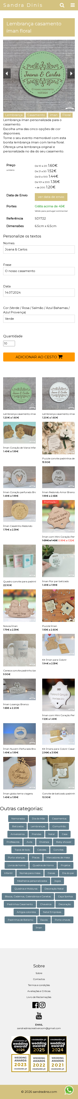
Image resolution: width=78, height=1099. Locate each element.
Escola (44, 919)
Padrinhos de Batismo (20, 919)
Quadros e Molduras (25, 888)
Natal (51, 834)
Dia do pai (68, 873)
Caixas (51, 873)
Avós (29, 841)
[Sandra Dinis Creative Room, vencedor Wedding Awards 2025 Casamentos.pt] (39, 1044)
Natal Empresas (52, 911)
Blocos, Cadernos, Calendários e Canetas (28, 896)
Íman (39, 927)
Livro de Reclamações (39, 997)
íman (54, 115)
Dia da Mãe (38, 818)
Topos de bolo (22, 849)
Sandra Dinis (23, 5)
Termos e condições (39, 985)
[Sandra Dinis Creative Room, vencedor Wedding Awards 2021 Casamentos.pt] (58, 1062)
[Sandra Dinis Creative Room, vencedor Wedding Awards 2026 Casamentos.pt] (20, 1044)
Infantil (8, 873)
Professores (13, 841)
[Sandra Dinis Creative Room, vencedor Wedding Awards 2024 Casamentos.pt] (58, 1044)
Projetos (65, 865)
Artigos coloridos (26, 911)
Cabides (41, 849)
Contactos (39, 979)
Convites (58, 849)
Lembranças (38, 826)
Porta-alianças (16, 857)
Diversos (44, 841)
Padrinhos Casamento (20, 904)
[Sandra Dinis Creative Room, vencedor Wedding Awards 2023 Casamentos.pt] (20, 1062)
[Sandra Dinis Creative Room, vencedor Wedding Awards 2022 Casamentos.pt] (39, 1062)
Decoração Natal (54, 888)
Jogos (57, 880)
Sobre (39, 973)
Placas (35, 857)
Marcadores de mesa (58, 857)
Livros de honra (16, 865)
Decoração (65, 904)
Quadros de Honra (43, 865)
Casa (64, 834)
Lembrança (14, 115)
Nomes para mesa (30, 873)
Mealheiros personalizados (32, 880)
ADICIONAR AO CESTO (37, 357)
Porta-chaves (62, 919)
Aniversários (18, 834)
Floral (66, 115)
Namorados (18, 818)
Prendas (36, 834)
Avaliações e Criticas (38, 991)
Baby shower (63, 841)
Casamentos (59, 818)
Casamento (36, 115)
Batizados (18, 826)
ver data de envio (51, 197)
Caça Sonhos (65, 896)
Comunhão (59, 826)
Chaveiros (45, 904)
